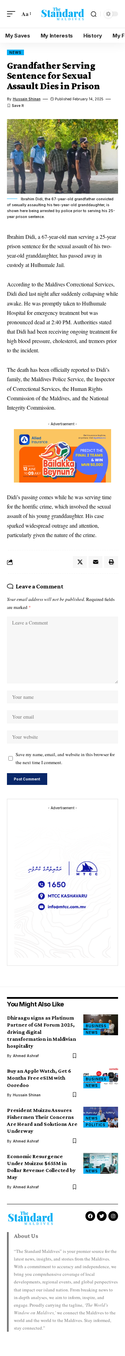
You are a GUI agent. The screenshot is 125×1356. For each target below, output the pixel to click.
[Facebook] (90, 1216)
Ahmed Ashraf (26, 1056)
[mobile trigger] (13, 13)
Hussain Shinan (27, 99)
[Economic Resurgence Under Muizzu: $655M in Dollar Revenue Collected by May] (100, 1163)
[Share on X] (80, 562)
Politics (96, 1125)
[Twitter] (102, 1216)
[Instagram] (113, 1216)
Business (96, 1026)
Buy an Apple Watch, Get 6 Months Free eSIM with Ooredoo (39, 1078)
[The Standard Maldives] (62, 13)
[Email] (95, 562)
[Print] (111, 562)
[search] (94, 14)
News (15, 52)
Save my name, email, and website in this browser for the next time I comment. (65, 758)
